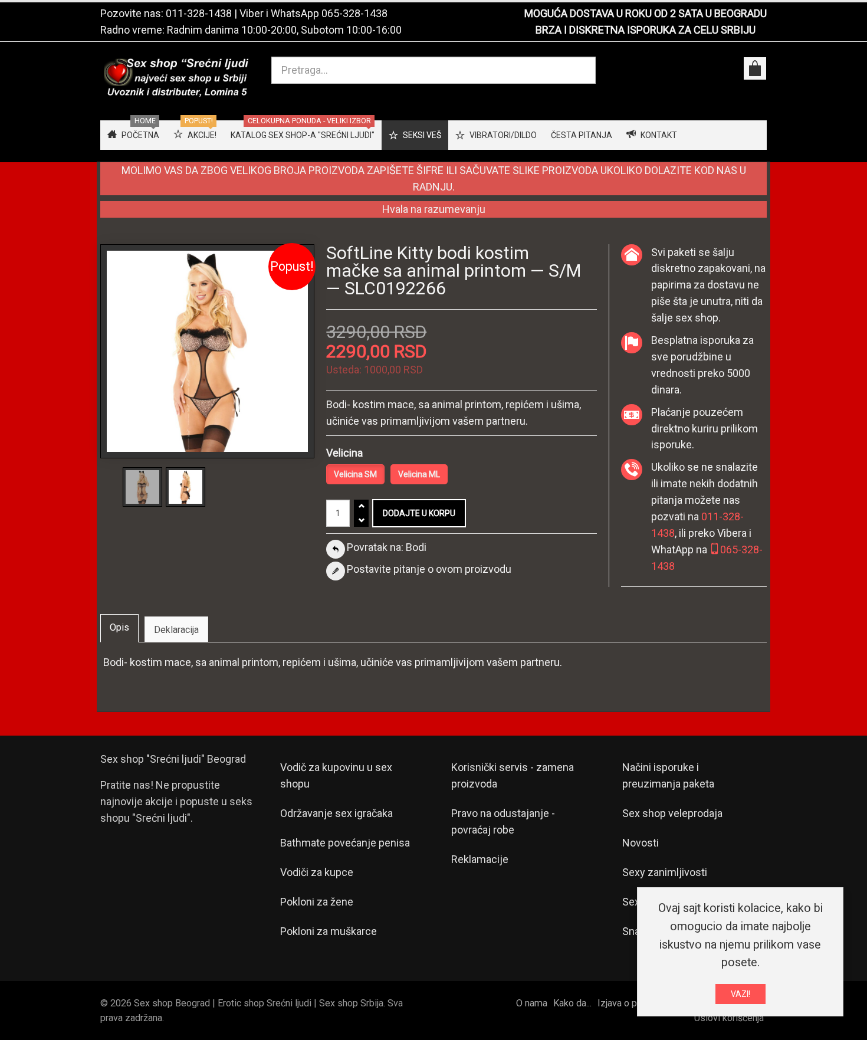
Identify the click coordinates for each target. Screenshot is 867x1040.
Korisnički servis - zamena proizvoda (512, 775)
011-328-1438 (199, 13)
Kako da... (572, 1003)
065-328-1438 (354, 13)
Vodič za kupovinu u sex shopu (336, 775)
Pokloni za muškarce (328, 931)
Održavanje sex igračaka (336, 813)
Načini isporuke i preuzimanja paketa (668, 775)
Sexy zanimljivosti (664, 872)
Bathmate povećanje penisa (345, 842)
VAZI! (740, 994)
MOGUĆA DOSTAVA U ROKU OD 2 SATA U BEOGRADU (645, 13)
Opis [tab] (119, 627)
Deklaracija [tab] (176, 629)
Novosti (640, 842)
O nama (531, 1003)
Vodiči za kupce (316, 872)
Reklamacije (479, 859)
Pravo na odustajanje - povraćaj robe (503, 821)
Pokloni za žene (316, 901)
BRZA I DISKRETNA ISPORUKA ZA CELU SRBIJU (646, 30)
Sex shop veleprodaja (672, 813)
